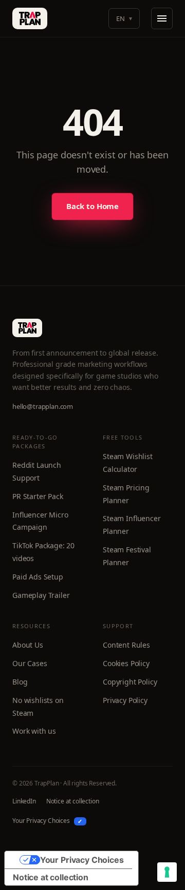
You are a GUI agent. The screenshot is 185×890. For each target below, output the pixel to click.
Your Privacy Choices (47, 820)
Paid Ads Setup (37, 577)
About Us (27, 645)
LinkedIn (24, 801)
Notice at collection (72, 801)
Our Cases (29, 663)
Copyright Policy (130, 682)
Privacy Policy (125, 700)
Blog (19, 682)
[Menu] (162, 18)
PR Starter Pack (37, 496)
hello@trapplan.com (42, 406)
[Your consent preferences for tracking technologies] (167, 872)
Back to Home (92, 206)
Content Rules (126, 645)
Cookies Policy (126, 663)
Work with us (34, 731)
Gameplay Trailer (40, 595)
